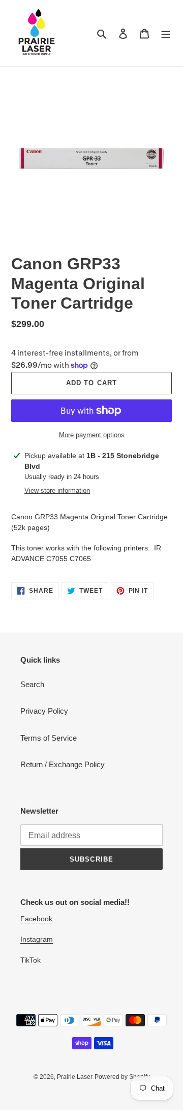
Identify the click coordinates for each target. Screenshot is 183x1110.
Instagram (36, 939)
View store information (57, 490)
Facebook (36, 919)
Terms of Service (48, 738)
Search (32, 684)
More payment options (92, 435)
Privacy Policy (44, 711)
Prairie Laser (75, 1076)
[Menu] (165, 33)
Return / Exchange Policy (62, 764)
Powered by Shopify (122, 1076)
